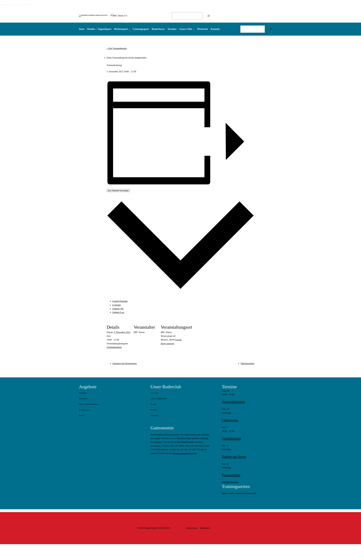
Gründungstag (231, 438)
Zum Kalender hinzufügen (118, 191)
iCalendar (116, 305)
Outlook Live (118, 312)
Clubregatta (230, 420)
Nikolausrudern (247, 363)
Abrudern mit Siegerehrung (124, 363)
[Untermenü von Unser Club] (193, 29)
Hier (224, 493)
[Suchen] (208, 15)
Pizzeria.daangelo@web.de (184, 453)
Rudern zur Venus (234, 456)
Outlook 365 (118, 308)
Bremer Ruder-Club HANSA (16, 4)
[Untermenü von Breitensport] (129, 29)
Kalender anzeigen (230, 482)
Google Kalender (120, 301)
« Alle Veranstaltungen (117, 48)
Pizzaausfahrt (231, 475)
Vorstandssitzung (114, 347)
